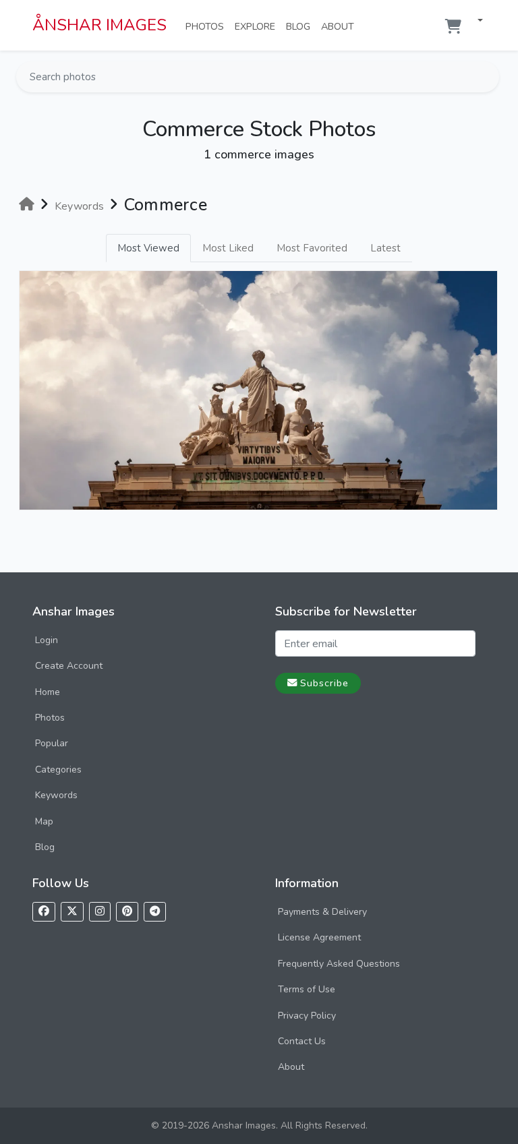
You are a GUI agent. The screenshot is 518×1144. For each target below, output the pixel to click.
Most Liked (228, 248)
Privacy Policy (307, 1015)
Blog (301, 26)
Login (46, 640)
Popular (51, 743)
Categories (58, 769)
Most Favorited (312, 248)
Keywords (56, 795)
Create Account (69, 665)
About (340, 26)
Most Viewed (148, 248)
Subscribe (324, 683)
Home (47, 692)
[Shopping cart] (453, 26)
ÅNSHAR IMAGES (99, 25)
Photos (207, 26)
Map (44, 821)
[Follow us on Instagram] (100, 912)
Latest (385, 248)
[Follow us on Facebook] (43, 912)
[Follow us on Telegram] (155, 912)
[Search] (487, 77)
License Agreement (319, 937)
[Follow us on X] (72, 912)
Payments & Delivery (322, 911)
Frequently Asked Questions (339, 963)
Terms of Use (306, 989)
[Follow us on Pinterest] (127, 912)
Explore (258, 26)
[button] (475, 21)
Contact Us (302, 1041)
